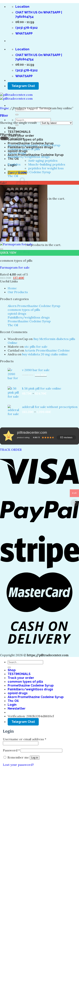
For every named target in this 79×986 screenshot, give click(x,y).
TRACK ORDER (11, 450)
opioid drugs (17, 153)
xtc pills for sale (35, 346)
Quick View (8, 252)
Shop (12, 128)
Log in (34, 757)
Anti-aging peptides (43, 160)
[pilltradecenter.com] (16, 96)
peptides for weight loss (46, 168)
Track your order (21, 135)
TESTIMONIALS (19, 132)
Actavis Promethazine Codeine (47, 350)
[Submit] (16, 114)
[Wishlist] (1, 249)
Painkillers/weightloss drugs (29, 157)
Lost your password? (18, 765)
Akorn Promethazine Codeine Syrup (34, 145)
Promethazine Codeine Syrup (29, 172)
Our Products (18, 292)
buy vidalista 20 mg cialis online (45, 354)
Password (11, 750)
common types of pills (25, 139)
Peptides (14, 164)
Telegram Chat (23, 86)
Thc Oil (13, 158)
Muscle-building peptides (46, 164)
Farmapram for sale (15, 267)
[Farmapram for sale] (23, 242)
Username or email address (24, 739)
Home (4, 108)
